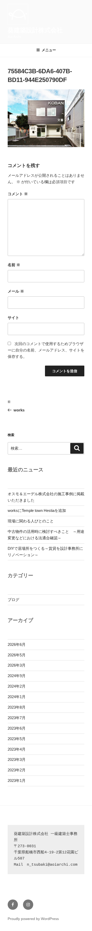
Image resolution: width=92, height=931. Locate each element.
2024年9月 (17, 676)
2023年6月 (17, 728)
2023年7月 (17, 718)
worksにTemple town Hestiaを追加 (37, 510)
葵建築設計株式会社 (35, 30)
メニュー (49, 50)
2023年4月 (17, 749)
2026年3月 (17, 665)
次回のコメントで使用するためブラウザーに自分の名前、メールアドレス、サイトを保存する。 (46, 350)
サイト (13, 317)
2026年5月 (17, 655)
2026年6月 (17, 644)
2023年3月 (17, 759)
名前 (14, 265)
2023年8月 (17, 707)
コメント (18, 194)
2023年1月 (17, 780)
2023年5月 (17, 739)
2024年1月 (17, 697)
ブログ (13, 599)
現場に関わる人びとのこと (31, 521)
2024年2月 (17, 686)
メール (16, 291)
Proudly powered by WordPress (33, 919)
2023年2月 (17, 770)
